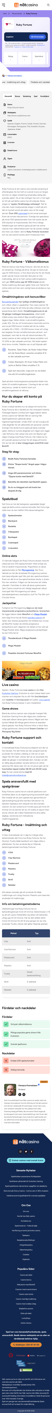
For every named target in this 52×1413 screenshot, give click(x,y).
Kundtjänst (44, 96)
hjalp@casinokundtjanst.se (14, 775)
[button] (5, 5)
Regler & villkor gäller (27, 47)
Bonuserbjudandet (10, 302)
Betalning (27, 96)
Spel (35, 96)
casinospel (23, 213)
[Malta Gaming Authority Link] (31, 1363)
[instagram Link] (20, 1151)
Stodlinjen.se (41, 45)
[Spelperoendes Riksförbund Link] (41, 1356)
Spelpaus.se (17, 47)
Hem (5, 14)
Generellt (8, 96)
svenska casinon (35, 617)
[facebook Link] (31, 1151)
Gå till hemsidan (37, 37)
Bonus (17, 96)
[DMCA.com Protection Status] (26, 1370)
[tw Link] (19, 1094)
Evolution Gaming (10, 693)
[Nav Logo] (26, 5)
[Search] (47, 5)
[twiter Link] (26, 1151)
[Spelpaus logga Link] (31, 1355)
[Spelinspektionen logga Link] (20, 1363)
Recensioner (17, 14)
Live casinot (44, 700)
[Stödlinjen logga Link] (20, 1356)
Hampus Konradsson (15, 76)
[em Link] (23, 1094)
